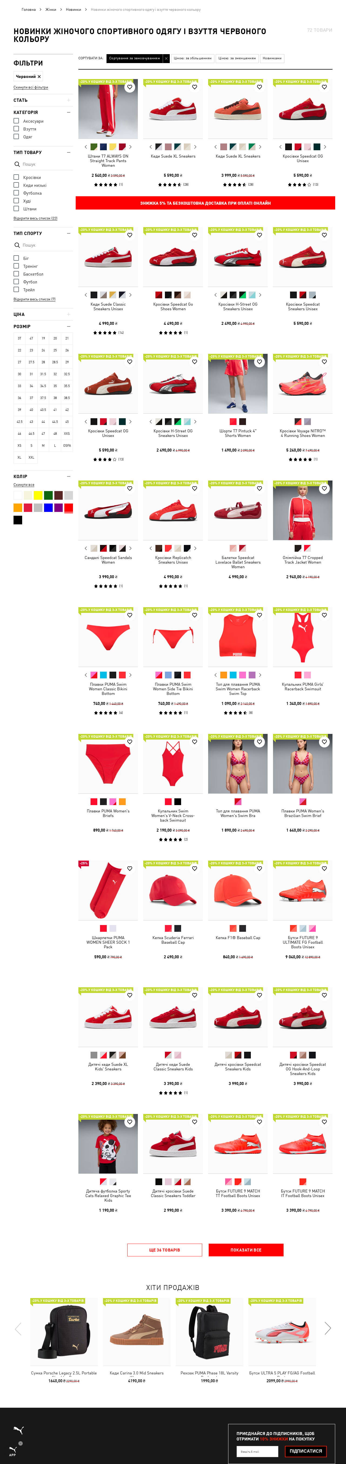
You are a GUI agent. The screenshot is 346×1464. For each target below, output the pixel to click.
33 (19, 386)
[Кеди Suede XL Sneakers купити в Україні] (173, 109)
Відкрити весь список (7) (34, 299)
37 (31, 398)
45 (67, 422)
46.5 (31, 434)
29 (67, 362)
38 (55, 398)
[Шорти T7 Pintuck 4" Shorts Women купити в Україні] (238, 383)
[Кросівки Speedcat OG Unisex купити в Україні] (302, 109)
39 (19, 410)
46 (19, 434)
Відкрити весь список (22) (35, 218)
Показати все (246, 1249)
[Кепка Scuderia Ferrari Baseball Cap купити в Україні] (173, 890)
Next (130, 147)
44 (43, 422)
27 (19, 362)
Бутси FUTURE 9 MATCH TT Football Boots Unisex (238, 1193)
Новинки (73, 9)
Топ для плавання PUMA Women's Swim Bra (238, 813)
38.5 (67, 398)
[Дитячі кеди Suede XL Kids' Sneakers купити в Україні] (108, 1017)
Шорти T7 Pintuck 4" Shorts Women (238, 433)
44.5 (55, 422)
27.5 (31, 362)
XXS (67, 434)
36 (19, 398)
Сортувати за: (91, 58)
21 (67, 338)
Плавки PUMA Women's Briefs (108, 813)
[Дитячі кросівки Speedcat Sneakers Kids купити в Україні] (238, 1017)
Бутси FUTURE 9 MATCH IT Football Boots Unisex (303, 1193)
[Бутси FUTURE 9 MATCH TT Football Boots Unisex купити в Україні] (238, 1144)
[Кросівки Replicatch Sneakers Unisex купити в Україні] (173, 510)
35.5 (67, 386)
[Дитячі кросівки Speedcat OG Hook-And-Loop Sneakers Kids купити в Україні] (302, 1017)
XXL (31, 457)
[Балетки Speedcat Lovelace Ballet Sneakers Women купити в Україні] (238, 510)
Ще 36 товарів (164, 1249)
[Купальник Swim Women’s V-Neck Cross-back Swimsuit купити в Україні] (173, 763)
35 (55, 386)
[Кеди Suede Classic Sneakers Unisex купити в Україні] (108, 257)
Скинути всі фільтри (31, 87)
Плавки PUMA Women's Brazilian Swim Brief (302, 813)
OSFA (67, 445)
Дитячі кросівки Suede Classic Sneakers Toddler (173, 1193)
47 (43, 434)
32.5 (67, 374)
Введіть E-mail (250, 1451)
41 (55, 410)
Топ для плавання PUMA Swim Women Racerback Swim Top (238, 689)
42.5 (19, 422)
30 (19, 374)
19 (43, 338)
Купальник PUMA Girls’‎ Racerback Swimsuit (303, 686)
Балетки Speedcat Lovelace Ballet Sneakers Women (238, 562)
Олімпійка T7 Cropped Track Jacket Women (303, 559)
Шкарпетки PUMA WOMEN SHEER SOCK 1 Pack (108, 942)
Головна (29, 9)
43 (31, 422)
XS (19, 445)
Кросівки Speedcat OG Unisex (303, 158)
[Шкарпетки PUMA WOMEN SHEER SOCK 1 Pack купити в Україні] (108, 890)
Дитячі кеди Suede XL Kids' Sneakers (108, 1066)
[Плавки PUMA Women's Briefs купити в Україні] (108, 763)
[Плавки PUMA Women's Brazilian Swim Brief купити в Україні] (302, 763)
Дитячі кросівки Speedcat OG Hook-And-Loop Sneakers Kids (303, 1069)
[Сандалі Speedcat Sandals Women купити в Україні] (108, 510)
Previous (86, 146)
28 (43, 362)
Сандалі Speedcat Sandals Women (108, 559)
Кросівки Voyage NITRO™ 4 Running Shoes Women (303, 433)
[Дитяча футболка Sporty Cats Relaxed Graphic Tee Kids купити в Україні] (108, 1144)
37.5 (43, 398)
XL (19, 457)
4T (31, 338)
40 (31, 410)
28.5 (55, 362)
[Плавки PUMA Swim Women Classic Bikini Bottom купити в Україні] (108, 637)
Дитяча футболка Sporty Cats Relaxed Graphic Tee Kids (108, 1195)
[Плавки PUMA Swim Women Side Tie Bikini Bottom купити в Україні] (173, 637)
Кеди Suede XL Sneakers (173, 156)
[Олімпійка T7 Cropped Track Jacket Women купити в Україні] (302, 510)
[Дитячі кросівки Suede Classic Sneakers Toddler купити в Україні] (173, 1144)
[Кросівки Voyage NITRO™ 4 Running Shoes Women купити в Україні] (302, 383)
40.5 (43, 410)
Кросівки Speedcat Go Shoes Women (173, 306)
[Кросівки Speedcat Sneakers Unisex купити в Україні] (302, 257)
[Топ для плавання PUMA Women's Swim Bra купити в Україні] (238, 763)
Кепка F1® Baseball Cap (238, 937)
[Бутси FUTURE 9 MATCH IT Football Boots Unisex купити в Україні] (302, 1144)
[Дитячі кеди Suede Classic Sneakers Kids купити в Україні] (173, 1017)
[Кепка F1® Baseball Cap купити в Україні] (238, 890)
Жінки (50, 9)
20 (55, 338)
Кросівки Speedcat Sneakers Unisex (303, 306)
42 (67, 410)
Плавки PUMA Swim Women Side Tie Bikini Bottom (173, 689)
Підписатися (306, 1451)
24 (43, 350)
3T (19, 338)
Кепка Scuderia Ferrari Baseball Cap (173, 940)
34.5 (43, 386)
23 (31, 350)
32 (55, 374)
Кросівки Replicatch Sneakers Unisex (173, 559)
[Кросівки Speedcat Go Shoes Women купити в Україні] (173, 257)
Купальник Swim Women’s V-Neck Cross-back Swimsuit (173, 815)
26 (67, 350)
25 (55, 350)
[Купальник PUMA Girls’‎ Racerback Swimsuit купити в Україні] (302, 637)
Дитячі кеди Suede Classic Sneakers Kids (173, 1066)
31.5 (43, 374)
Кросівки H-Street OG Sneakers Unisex (238, 306)
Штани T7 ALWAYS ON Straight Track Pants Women (108, 161)
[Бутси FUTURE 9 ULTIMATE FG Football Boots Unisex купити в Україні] (302, 890)
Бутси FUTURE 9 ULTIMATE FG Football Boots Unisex (303, 942)
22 (19, 350)
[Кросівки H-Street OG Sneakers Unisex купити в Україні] (238, 257)
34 (31, 386)
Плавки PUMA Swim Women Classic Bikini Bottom (108, 689)
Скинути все (24, 484)
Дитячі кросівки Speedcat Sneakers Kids (238, 1066)
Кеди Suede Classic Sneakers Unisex (108, 306)
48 (55, 434)
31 (31, 374)
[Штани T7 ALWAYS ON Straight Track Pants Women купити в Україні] (108, 109)
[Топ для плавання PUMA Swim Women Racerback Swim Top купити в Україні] (238, 637)
